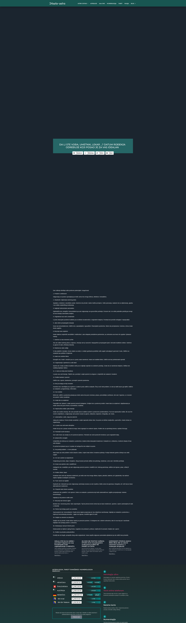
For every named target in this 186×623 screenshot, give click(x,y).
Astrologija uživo (110, 574)
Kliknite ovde (76, 617)
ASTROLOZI (93, 3)
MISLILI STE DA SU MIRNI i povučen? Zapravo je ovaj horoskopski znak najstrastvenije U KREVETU (64, 543)
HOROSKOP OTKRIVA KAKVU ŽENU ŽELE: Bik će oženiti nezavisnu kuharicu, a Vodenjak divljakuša (120, 543)
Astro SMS (102, 3)
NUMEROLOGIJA (111, 3)
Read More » (57, 555)
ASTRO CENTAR (82, 3)
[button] (77, 153)
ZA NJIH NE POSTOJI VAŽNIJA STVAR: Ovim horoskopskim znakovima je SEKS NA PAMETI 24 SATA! (93, 543)
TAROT (120, 3)
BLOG (132, 3)
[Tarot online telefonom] (104, 587)
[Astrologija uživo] (104, 571)
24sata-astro (57, 3)
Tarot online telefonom (113, 591)
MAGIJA (126, 3)
